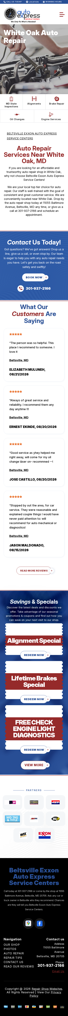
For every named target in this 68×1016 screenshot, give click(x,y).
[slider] (15, 334)
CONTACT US (13, 962)
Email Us (58, 971)
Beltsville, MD (18, 360)
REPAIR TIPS (13, 957)
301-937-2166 (27, 210)
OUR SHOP (12, 944)
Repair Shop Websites (47, 988)
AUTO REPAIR (14, 953)
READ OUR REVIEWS (19, 966)
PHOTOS (10, 949)
